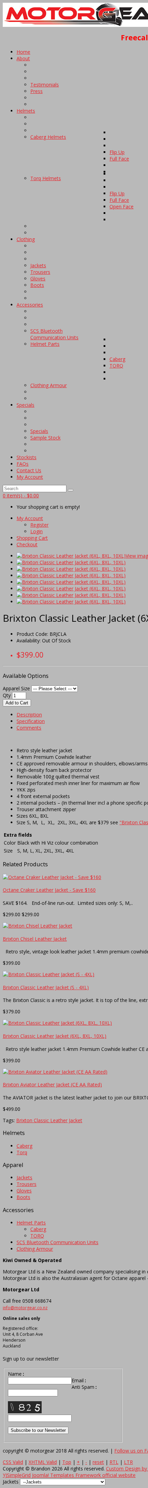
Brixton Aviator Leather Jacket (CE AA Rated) (52, 1084)
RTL (113, 1462)
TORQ (37, 1235)
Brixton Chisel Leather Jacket (35, 939)
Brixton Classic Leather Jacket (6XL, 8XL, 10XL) (54, 1036)
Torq (22, 1152)
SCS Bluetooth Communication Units (57, 1242)
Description (29, 714)
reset (98, 1462)
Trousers (26, 1184)
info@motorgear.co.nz (25, 1308)
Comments (29, 727)
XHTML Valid (43, 1462)
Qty (7, 695)
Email (79, 1380)
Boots (23, 1197)
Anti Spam (84, 1387)
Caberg (24, 1146)
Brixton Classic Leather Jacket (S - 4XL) (46, 987)
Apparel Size (17, 688)
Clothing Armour (35, 1249)
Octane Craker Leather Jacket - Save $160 (49, 890)
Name (16, 1374)
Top (66, 1462)
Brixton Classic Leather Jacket (49, 1120)
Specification (31, 721)
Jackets (24, 1177)
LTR (128, 1462)
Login (36, 531)
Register (39, 524)
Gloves (24, 1190)
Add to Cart (17, 702)
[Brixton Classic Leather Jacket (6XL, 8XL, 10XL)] (71, 555)
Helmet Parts (31, 1222)
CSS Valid (13, 1462)
